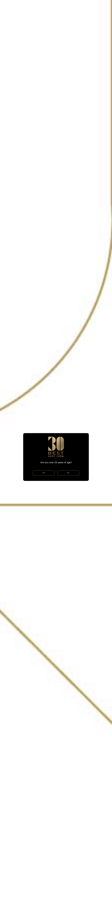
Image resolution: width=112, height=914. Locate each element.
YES (43, 473)
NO (68, 473)
